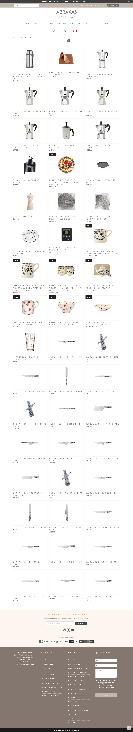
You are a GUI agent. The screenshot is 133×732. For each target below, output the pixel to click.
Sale (80, 23)
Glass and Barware (77, 672)
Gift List (90, 23)
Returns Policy (48, 679)
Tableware (73, 714)
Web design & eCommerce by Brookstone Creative (66, 730)
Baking (71, 660)
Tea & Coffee (74, 718)
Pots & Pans (74, 701)
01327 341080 (78, 5)
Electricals (74, 664)
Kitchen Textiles (76, 689)
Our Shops (61, 23)
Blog (72, 23)
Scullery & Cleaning (78, 710)
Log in (89, 5)
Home (27, 23)
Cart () (100, 5)
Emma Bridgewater (77, 668)
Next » (74, 606)
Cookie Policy (48, 691)
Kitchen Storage (76, 685)
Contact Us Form (49, 695)
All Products (66, 31)
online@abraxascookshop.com (25, 664)
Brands (50, 23)
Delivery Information (47, 673)
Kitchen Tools (75, 693)
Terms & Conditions (51, 683)
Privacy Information (51, 687)
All (68, 40)
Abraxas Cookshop (68, 637)
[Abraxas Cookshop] (66, 14)
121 (69, 606)
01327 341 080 (26, 659)
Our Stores (46, 668)
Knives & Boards (76, 680)
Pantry (71, 697)
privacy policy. (110, 687)
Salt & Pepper (75, 706)
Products (37, 23)
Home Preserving (76, 676)
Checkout (113, 5)
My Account (103, 23)
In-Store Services (50, 664)
